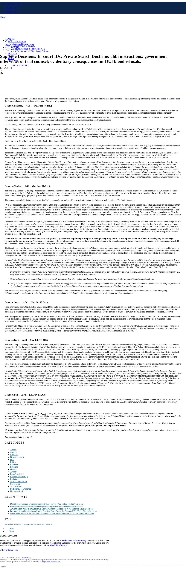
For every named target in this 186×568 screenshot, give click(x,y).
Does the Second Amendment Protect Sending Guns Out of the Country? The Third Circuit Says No (53, 511)
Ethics (13, 462)
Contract (14, 454)
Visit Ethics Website (58, 545)
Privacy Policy (26, 558)
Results (12, 54)
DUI (12, 459)
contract (7, 524)
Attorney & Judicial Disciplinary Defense (31, 51)
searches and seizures (34, 524)
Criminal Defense (20, 44)
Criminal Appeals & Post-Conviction (29, 49)
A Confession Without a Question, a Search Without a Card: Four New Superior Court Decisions (51, 509)
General (13, 469)
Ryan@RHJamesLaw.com (15, 4)
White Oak (67, 540)
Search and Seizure (18, 481)
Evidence (14, 464)
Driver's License (17, 457)
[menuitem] (95, 4)
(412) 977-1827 (11, 12)
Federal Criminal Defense (24, 46)
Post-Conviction (17, 474)
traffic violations (47, 524)
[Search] (12, 566)
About (11, 39)
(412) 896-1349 (11, 8)
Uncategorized (16, 491)
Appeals (6, 70)
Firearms (14, 467)
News (11, 58)
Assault (13, 452)
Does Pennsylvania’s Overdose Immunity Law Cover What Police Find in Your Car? (46, 504)
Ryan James (9, 73)
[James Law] (93, 22)
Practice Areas (17, 41)
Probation (14, 479)
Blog (11, 56)
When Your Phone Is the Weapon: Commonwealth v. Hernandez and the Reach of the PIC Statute (52, 514)
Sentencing (15, 484)
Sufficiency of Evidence (20, 489)
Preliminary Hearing (19, 476)
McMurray (81, 540)
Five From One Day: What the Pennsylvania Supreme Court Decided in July (43, 506)
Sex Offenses (16, 486)
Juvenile (13, 472)
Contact (13, 61)
